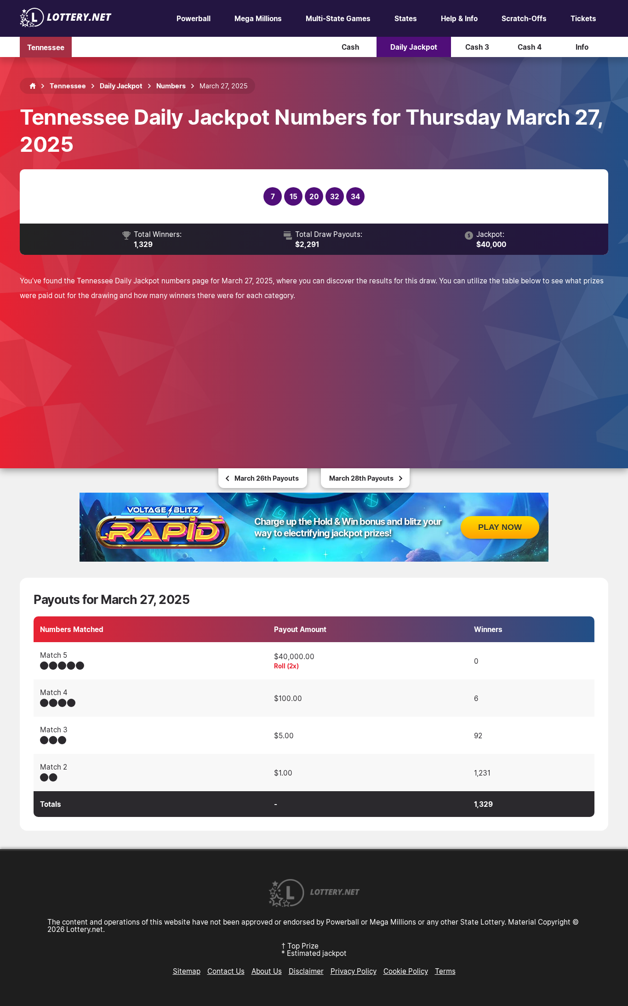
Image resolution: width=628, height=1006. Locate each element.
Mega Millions (258, 18)
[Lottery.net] (66, 24)
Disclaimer (306, 971)
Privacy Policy (354, 971)
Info (582, 47)
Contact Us (226, 971)
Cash (350, 47)
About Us (266, 971)
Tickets (583, 18)
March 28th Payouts (361, 478)
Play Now (500, 527)
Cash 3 (477, 47)
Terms (445, 971)
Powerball (194, 18)
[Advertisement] (314, 371)
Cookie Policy (405, 971)
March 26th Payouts (266, 478)
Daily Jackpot (413, 47)
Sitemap (186, 971)
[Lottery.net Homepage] (32, 86)
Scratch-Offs (524, 18)
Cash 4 (530, 47)
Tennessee (45, 47)
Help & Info (459, 18)
